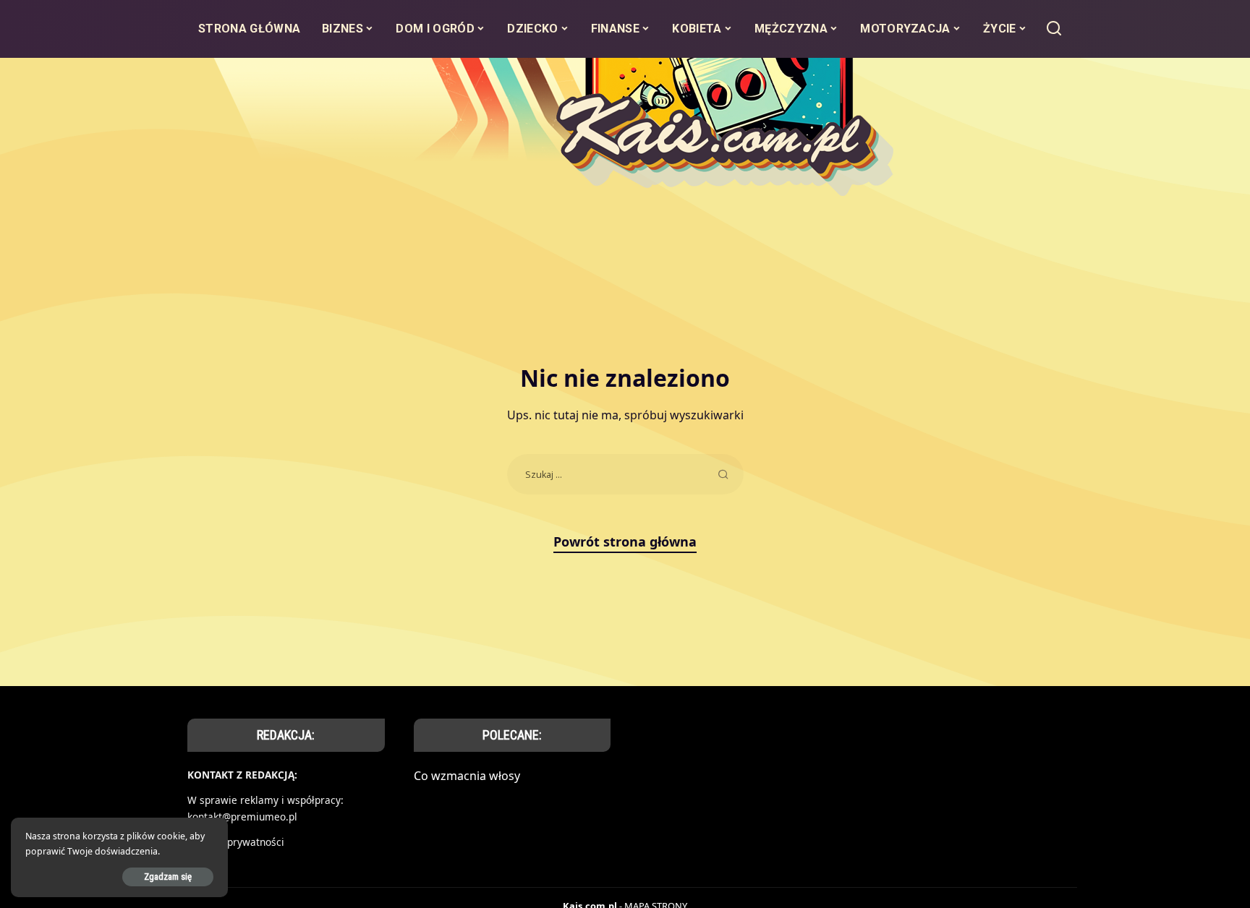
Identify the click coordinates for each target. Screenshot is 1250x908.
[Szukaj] (1054, 29)
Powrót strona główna (625, 541)
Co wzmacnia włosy (467, 776)
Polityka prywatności (235, 842)
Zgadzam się (168, 876)
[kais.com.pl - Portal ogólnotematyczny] (625, 145)
